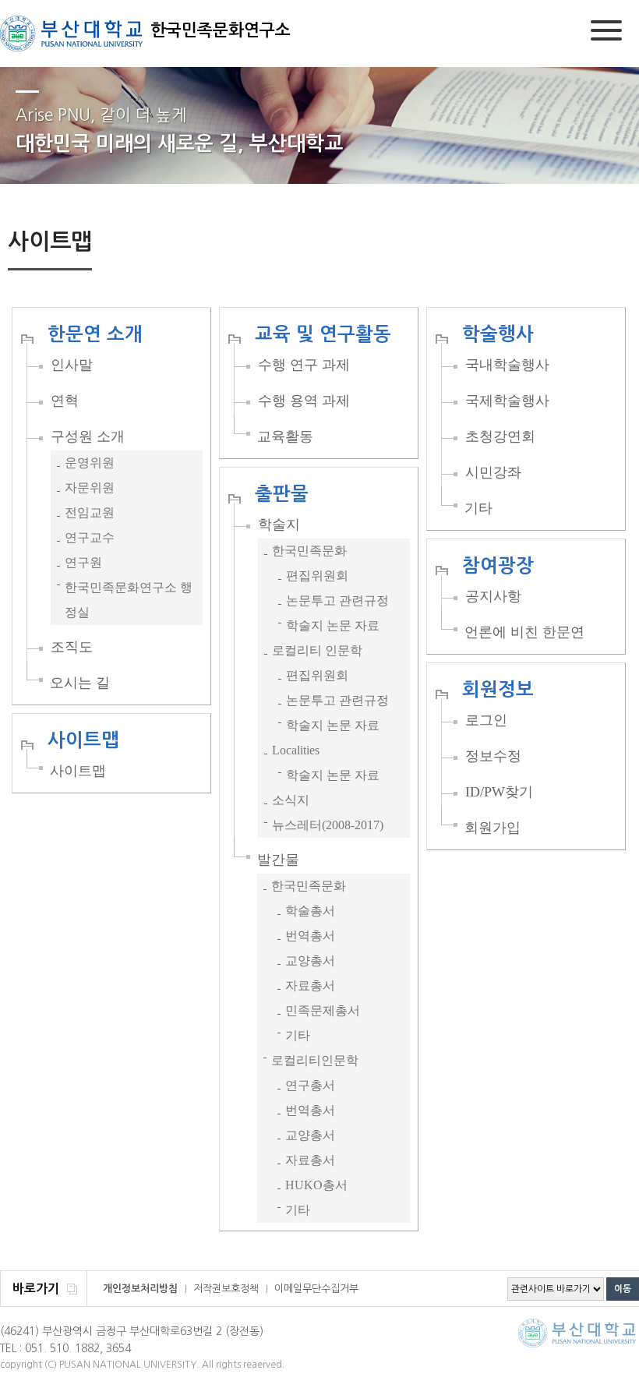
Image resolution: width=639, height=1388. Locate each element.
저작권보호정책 (226, 1289)
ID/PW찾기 (499, 792)
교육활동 (285, 436)
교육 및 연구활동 (323, 334)
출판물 (282, 494)
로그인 (486, 720)
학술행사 (498, 334)
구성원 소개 (88, 436)
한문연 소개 (95, 334)
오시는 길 (80, 682)
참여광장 (498, 565)
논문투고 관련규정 (337, 600)
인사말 (72, 365)
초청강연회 (500, 436)
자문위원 (90, 487)
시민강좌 (493, 472)
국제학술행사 (507, 400)
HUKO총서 (316, 1185)
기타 (478, 508)
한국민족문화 (309, 550)
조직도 (72, 647)
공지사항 (493, 596)
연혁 (65, 400)
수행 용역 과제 (304, 400)
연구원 (83, 562)
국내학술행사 (507, 365)
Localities (296, 750)
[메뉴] (606, 33)
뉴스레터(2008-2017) (327, 825)
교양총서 (310, 960)
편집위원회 (317, 575)
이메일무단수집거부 (316, 1289)
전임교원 (90, 512)
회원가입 (492, 827)
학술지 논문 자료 (333, 625)
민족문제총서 (322, 1010)
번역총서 (310, 935)
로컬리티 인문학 (317, 650)
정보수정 (493, 756)
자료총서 (310, 985)
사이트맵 (83, 740)
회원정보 (498, 689)
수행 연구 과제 (304, 365)
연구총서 (310, 1085)
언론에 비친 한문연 (524, 632)
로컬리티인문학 (314, 1060)
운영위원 (90, 462)
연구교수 (90, 537)
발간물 (278, 859)
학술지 (279, 524)
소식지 (290, 800)
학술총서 (310, 910)
